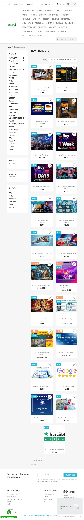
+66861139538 (18, 4)
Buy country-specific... (66, 418)
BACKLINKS (70, 23)
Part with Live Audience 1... (42, 187)
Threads (42, 27)
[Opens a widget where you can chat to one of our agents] (70, 508)
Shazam (50, 23)
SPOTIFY (12, 207)
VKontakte (53, 15)
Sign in (46, 497)
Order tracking (49, 494)
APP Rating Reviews (16, 124)
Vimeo (11, 127)
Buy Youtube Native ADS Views (42, 320)
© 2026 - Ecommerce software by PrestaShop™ (42, 516)
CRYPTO (38, 31)
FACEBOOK (48, 11)
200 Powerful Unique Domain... (42, 354)
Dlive (47, 35)
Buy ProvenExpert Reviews (66, 254)
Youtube (25, 11)
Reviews (55, 19)
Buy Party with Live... (42, 155)
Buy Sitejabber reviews (42, 418)
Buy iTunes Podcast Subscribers (42, 89)
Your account (50, 490)
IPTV (70, 31)
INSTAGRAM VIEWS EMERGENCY (66, 286)
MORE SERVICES (36, 35)
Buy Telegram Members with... (66, 188)
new (10, 107)
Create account (49, 499)
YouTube (12, 202)
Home (12, 53)
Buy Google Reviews (67, 386)
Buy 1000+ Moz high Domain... (42, 285)
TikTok (34, 15)
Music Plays (27, 31)
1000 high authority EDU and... (66, 320)
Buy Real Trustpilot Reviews (54, 449)
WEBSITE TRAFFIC (29, 27)
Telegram (39, 23)
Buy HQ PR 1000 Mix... (66, 353)
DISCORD (52, 27)
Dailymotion (27, 23)
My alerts (47, 502)
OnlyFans (63, 27)
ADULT (24, 35)
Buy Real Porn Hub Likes (66, 121)
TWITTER (59, 11)
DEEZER (46, 19)
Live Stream (66, 19)
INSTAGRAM (37, 11)
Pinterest (64, 15)
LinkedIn (36, 19)
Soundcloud (50, 31)
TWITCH (25, 15)
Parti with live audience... (67, 155)
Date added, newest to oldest (63, 59)
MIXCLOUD (26, 19)
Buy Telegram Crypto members (42, 221)
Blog (12, 188)
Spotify (42, 15)
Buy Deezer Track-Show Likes (42, 254)
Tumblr (59, 23)
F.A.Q (8, 504)
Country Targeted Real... (42, 386)
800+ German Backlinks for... (66, 88)
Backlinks (12, 199)
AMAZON (62, 31)
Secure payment (12, 494)
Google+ (69, 11)
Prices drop (11, 509)
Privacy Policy (11, 497)
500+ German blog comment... (42, 122)
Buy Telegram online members (66, 221)
